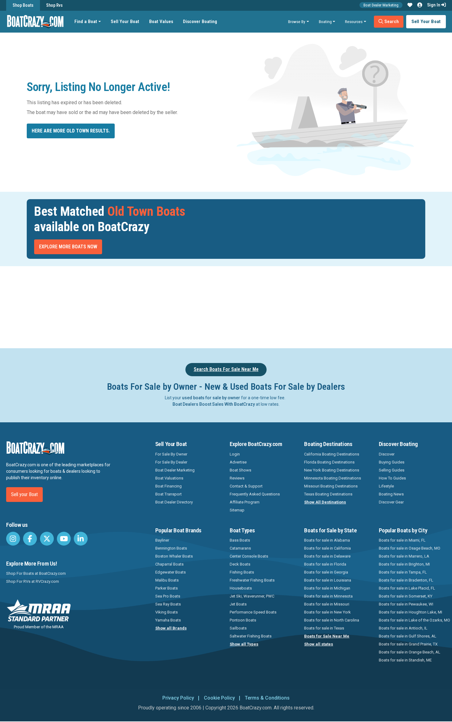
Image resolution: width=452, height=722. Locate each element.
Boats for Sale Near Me (326, 636)
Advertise (238, 462)
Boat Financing (168, 486)
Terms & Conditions (267, 698)
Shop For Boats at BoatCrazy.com (36, 573)
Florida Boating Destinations (329, 462)
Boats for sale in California (327, 548)
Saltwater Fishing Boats (251, 636)
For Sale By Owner (171, 454)
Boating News (391, 494)
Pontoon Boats (243, 620)
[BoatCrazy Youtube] (64, 539)
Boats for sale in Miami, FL (402, 540)
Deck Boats (240, 564)
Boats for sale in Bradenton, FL (406, 580)
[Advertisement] (260, 306)
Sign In (434, 5)
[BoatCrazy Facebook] (30, 539)
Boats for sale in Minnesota (328, 596)
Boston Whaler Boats (174, 556)
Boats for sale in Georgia (326, 572)
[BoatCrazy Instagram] (13, 539)
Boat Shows (240, 470)
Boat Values (161, 21)
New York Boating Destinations (331, 470)
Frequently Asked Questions (255, 494)
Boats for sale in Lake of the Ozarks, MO (414, 620)
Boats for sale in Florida (325, 564)
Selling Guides (391, 470)
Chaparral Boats (169, 564)
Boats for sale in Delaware (327, 556)
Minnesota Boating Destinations (332, 478)
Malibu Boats (167, 580)
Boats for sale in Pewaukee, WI (406, 604)
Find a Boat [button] (85, 21)
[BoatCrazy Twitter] (47, 539)
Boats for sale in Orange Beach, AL (409, 652)
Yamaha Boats (168, 620)
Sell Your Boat (125, 21)
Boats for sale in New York (327, 612)
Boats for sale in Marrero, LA (404, 556)
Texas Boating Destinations (328, 494)
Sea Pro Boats (167, 596)
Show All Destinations (325, 502)
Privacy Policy (178, 698)
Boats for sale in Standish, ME (405, 660)
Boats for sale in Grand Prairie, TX (408, 644)
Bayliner (162, 540)
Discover (387, 454)
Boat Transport (168, 494)
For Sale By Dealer (171, 462)
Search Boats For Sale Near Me (226, 369)
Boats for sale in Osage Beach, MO (409, 548)
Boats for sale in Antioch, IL (403, 628)
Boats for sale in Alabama (327, 540)
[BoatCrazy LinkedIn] (81, 539)
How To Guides (392, 478)
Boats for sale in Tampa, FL (403, 572)
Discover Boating (200, 21)
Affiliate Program (245, 502)
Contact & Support (246, 486)
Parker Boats (166, 588)
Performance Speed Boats (253, 612)
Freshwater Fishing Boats (252, 580)
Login (235, 454)
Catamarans (240, 548)
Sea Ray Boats (168, 604)
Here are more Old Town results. (71, 131)
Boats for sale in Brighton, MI (404, 564)
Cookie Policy (219, 698)
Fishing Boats (242, 572)
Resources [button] (354, 21)
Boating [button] (325, 21)
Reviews (237, 478)
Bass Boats (240, 540)
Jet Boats (238, 604)
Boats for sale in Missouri (326, 604)
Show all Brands (171, 628)
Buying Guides (391, 462)
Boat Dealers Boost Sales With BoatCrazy (213, 404)
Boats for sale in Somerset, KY (405, 596)
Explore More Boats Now (68, 247)
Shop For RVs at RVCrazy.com (32, 581)
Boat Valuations (169, 478)
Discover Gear (391, 502)
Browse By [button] (296, 21)
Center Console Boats (249, 556)
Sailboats (238, 628)
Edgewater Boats (170, 572)
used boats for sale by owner (211, 397)
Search (391, 21)
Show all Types (244, 644)
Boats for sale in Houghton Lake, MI (410, 612)
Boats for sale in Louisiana (327, 580)
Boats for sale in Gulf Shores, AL (407, 636)
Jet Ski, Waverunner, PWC (252, 596)
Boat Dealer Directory (174, 502)
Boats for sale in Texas (324, 628)
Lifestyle (386, 486)
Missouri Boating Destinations (331, 486)
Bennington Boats (171, 548)
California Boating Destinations (331, 454)
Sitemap (237, 510)
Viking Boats (166, 612)
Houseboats (241, 588)
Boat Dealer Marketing (380, 5)
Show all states (318, 644)
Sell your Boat (24, 494)
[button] (409, 5)
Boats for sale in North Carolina (331, 620)
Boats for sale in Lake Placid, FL (407, 588)
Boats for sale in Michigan (327, 588)
